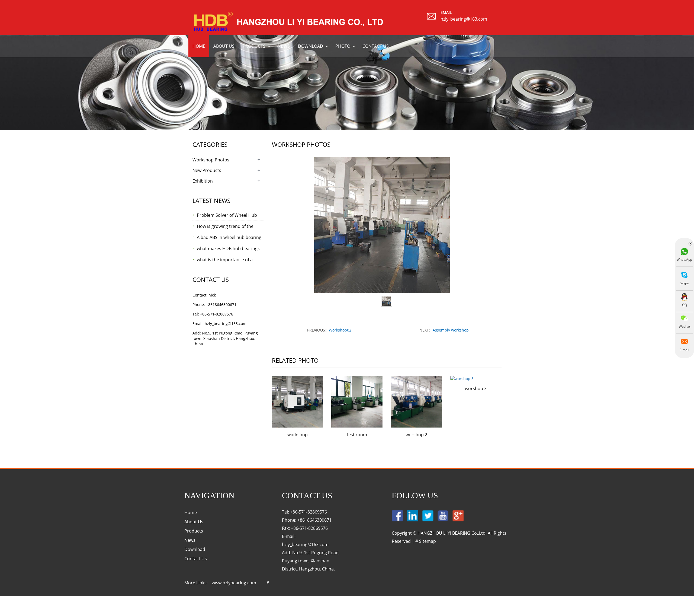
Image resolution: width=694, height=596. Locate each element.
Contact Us (195, 559)
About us (223, 46)
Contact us (375, 46)
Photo (342, 46)
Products (254, 46)
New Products (206, 170)
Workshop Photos (210, 160)
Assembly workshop (451, 330)
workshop (297, 435)
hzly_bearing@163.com (464, 19)
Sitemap (427, 541)
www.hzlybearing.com (234, 583)
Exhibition (202, 181)
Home (198, 46)
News (284, 46)
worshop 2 (416, 435)
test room (357, 435)
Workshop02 (340, 330)
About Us (193, 522)
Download (310, 46)
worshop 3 (476, 388)
